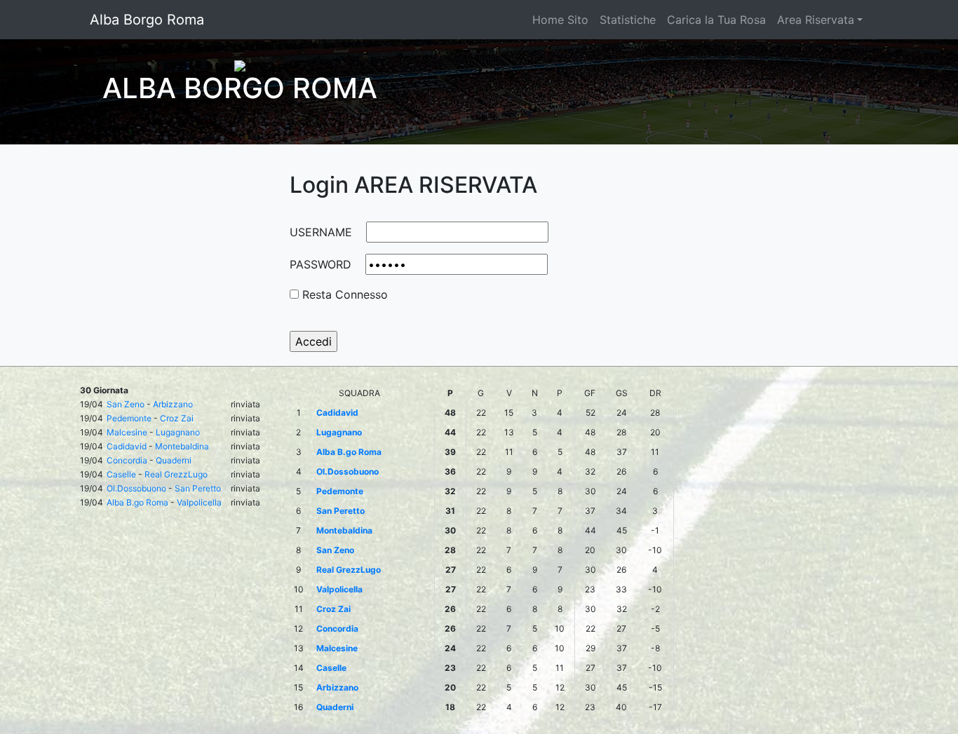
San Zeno (125, 404)
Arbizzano (173, 404)
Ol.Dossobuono (136, 488)
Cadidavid (127, 446)
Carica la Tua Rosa (716, 20)
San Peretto (198, 488)
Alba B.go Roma (137, 502)
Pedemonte (129, 418)
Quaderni (173, 460)
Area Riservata (815, 20)
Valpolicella (199, 502)
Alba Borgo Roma (147, 19)
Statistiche (628, 20)
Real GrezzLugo (176, 474)
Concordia (127, 460)
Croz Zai (177, 418)
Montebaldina (182, 446)
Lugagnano (178, 432)
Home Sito (560, 20)
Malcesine (127, 432)
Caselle (121, 474)
